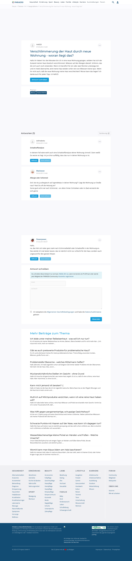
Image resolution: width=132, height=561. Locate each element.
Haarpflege (48, 483)
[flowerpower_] (33, 240)
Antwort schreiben (39, 80)
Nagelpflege (49, 503)
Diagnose (15, 486)
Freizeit (78, 478)
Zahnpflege (48, 511)
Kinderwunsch (64, 502)
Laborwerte (16, 503)
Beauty (56, 2)
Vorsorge (15, 514)
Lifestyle (75, 2)
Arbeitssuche (93, 475)
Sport (51, 2)
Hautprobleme (33, 6)
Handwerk (79, 486)
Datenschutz (107, 549)
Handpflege (49, 486)
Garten (78, 481)
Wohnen (78, 506)
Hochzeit (63, 483)
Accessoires (49, 475)
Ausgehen (79, 475)
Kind (61, 499)
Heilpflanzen (16, 495)
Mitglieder (112, 478)
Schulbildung (64, 507)
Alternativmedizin (18, 475)
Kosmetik (48, 497)
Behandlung (16, 483)
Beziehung (63, 475)
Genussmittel (80, 483)
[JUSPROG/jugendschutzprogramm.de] (99, 527)
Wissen (91, 489)
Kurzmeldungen (93, 2)
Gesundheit (34, 2)
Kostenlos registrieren (66, 276)
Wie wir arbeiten (114, 493)
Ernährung (43, 2)
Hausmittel (16, 492)
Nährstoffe (32, 483)
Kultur (78, 489)
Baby (61, 496)
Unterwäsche (49, 509)
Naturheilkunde (17, 509)
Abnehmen (32, 475)
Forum (102, 2)
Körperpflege (49, 492)
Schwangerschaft (65, 510)
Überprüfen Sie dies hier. (71, 542)
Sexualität (63, 486)
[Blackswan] (33, 172)
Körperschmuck (50, 495)
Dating (62, 478)
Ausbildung (93, 481)
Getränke (32, 478)
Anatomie (15, 478)
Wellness (15, 517)
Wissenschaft (80, 503)
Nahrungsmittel (34, 486)
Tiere (77, 497)
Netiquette (112, 481)
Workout (32, 499)
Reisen (78, 492)
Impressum (99, 549)
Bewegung (32, 496)
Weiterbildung (94, 486)
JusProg (94, 534)
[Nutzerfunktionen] (117, 2)
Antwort (34, 289)
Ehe (61, 481)
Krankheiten (16, 497)
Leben (62, 505)
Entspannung (16, 489)
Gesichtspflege (50, 481)
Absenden (96, 319)
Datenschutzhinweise (93, 312)
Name (33, 282)
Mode (47, 500)
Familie (68, 2)
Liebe (63, 2)
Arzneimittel (16, 481)
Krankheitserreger (18, 500)
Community (113, 475)
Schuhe (47, 506)
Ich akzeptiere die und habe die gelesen (67, 313)
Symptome (15, 511)
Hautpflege (48, 489)
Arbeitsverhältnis (95, 478)
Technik (78, 495)
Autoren (111, 491)
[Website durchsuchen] (113, 2)
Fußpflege (48, 478)
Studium (92, 483)
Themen (20, 6)
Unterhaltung (80, 500)
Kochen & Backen (34, 481)
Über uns (113, 486)
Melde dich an (64, 274)
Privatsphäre (116, 549)
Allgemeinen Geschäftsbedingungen (60, 312)
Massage (15, 506)
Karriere (83, 2)
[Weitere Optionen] (99, 45)
